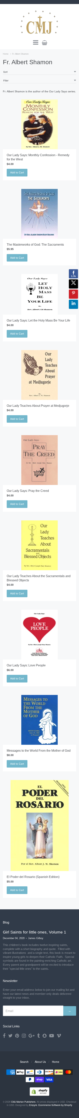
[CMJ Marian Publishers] (39, 21)
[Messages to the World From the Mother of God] (39, 720)
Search (24, 1062)
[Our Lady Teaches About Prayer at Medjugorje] (39, 375)
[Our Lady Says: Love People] (39, 634)
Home (5, 54)
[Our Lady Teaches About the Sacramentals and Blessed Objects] (39, 545)
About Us (40, 1062)
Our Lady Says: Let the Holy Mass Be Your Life (38, 320)
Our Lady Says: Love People (26, 665)
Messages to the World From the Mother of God (39, 750)
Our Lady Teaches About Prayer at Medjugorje (38, 405)
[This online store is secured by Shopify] (39, 1094)
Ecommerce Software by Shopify (55, 1105)
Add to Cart (17, 172)
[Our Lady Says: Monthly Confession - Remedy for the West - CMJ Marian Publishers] (39, 124)
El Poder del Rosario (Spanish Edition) (33, 876)
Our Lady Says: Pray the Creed (28, 490)
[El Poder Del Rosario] (40, 825)
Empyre (33, 1105)
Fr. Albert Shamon (20, 54)
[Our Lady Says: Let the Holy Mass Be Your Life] (39, 294)
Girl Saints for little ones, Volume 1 (34, 932)
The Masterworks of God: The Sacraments (35, 244)
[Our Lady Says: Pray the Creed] (39, 460)
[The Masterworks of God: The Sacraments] (39, 214)
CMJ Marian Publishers (23, 1101)
